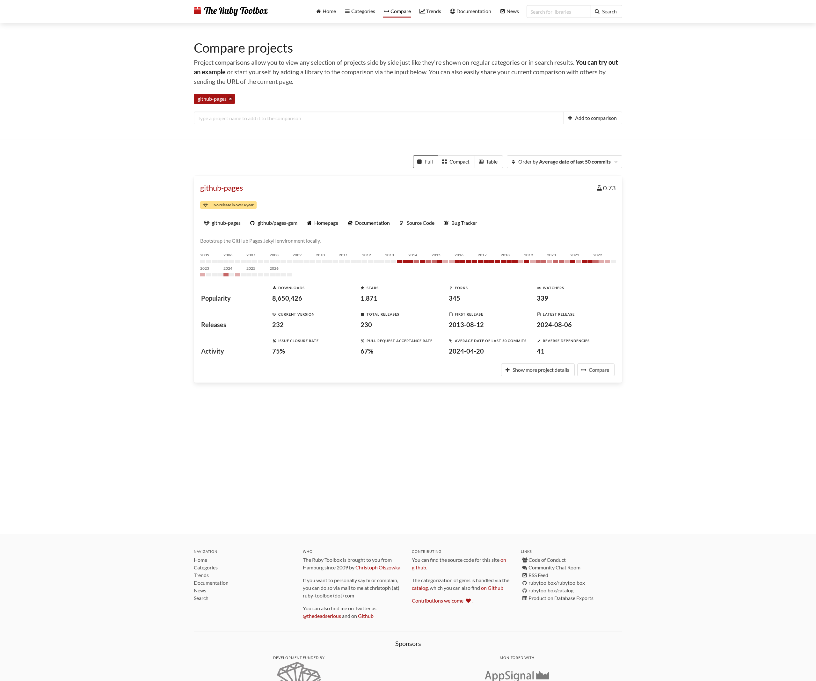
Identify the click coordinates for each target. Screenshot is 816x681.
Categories (206, 567)
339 (542, 298)
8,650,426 (287, 298)
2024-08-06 (554, 324)
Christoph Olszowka (377, 567)
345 (454, 298)
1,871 (369, 298)
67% (367, 351)
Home (200, 560)
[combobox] (379, 118)
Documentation (211, 583)
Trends (201, 575)
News (200, 590)
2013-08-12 (466, 324)
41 (540, 351)
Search (201, 598)
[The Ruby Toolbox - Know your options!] (231, 11)
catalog (420, 588)
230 (366, 324)
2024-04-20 (466, 351)
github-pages (221, 187)
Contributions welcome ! (443, 600)
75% (278, 351)
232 (278, 324)
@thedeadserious (322, 616)
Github (366, 616)
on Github (492, 588)
